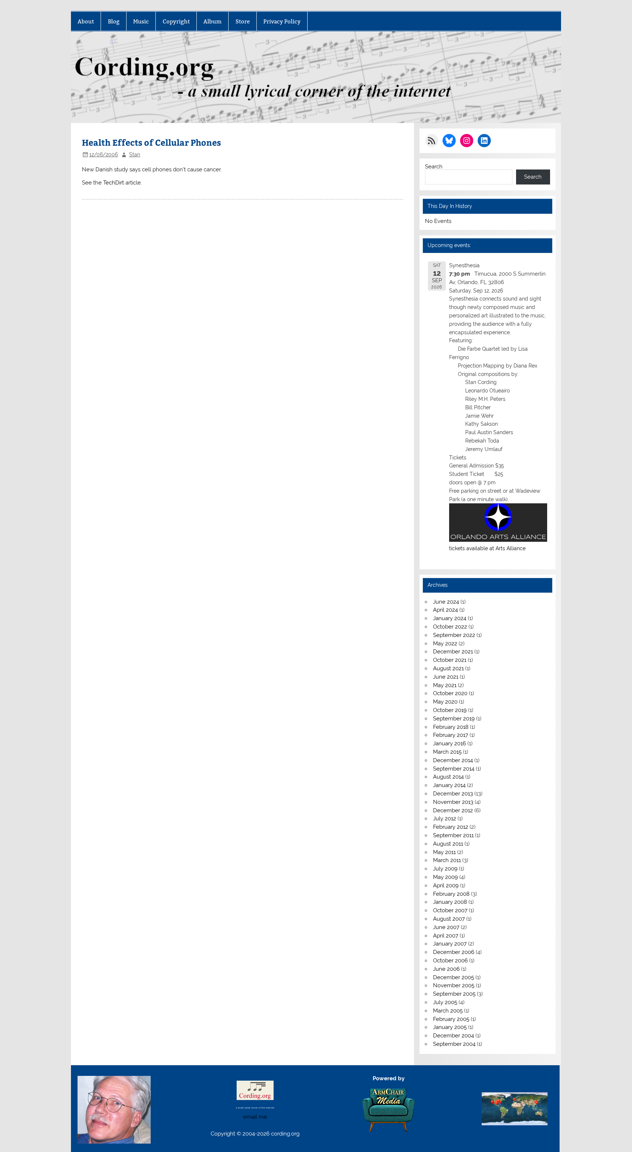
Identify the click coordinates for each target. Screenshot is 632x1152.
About (86, 21)
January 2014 (449, 785)
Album (212, 21)
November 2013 (453, 802)
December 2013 (453, 793)
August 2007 (449, 919)
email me (255, 1117)
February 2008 (451, 894)
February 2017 (450, 735)
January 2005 (450, 1027)
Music (141, 21)
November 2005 (453, 985)
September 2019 (454, 718)
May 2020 (445, 701)
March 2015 (447, 752)
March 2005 (448, 1010)
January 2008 (450, 902)
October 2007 (450, 910)
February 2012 (450, 827)
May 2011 (444, 852)
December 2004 (453, 1035)
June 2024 (446, 602)
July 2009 (445, 868)
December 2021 (453, 651)
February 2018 (451, 727)
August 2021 (448, 668)
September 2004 (454, 1044)
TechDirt (113, 182)
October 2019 (450, 710)
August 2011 (448, 843)
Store (243, 21)
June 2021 (445, 677)
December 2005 (453, 977)
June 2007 (446, 927)
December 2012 (453, 810)
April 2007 (445, 935)
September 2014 (453, 768)
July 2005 (445, 1002)
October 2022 (450, 626)
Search (434, 166)
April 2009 (446, 885)
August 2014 (448, 776)
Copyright (176, 21)
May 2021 (444, 685)
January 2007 (450, 943)
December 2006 (453, 952)
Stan (134, 154)
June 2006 (446, 969)
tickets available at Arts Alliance (487, 548)
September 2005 (454, 994)
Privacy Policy (282, 21)
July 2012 (444, 818)
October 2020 (450, 693)
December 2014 (453, 760)
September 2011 (453, 835)
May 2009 (445, 877)
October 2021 (449, 660)
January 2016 (449, 743)
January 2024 (449, 618)
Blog (114, 21)
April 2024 (445, 610)
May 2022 (445, 643)
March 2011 (447, 860)
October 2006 (450, 960)
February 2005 (451, 1019)
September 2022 (454, 635)
